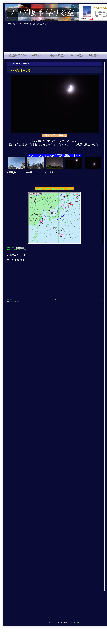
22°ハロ (12, 249)
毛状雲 (22, 249)
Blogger (77, 622)
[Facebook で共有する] (22, 248)
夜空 (25, 249)
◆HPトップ (38, 56)
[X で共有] (20, 248)
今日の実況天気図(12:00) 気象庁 (54, 188)
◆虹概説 (93, 56)
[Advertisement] (57, 607)
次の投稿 (9, 299)
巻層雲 (18, 249)
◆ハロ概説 (77, 56)
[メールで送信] (17, 248)
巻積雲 (15, 249)
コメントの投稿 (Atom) (14, 301)
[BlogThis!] (19, 248)
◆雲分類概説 (57, 56)
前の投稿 (100, 299)
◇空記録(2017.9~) (17, 56)
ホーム (54, 299)
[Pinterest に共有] (23, 248)
